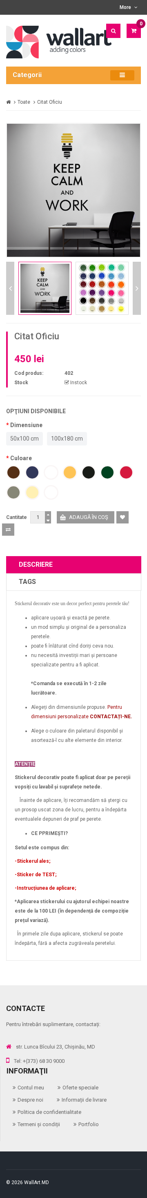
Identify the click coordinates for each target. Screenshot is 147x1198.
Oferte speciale (80, 1087)
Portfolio (88, 1124)
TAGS (27, 582)
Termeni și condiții (39, 1124)
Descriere (36, 564)
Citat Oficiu (49, 102)
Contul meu (31, 1087)
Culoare (21, 458)
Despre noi (30, 1100)
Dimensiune (26, 425)
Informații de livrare (84, 1100)
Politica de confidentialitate (49, 1112)
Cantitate (16, 517)
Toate (24, 102)
